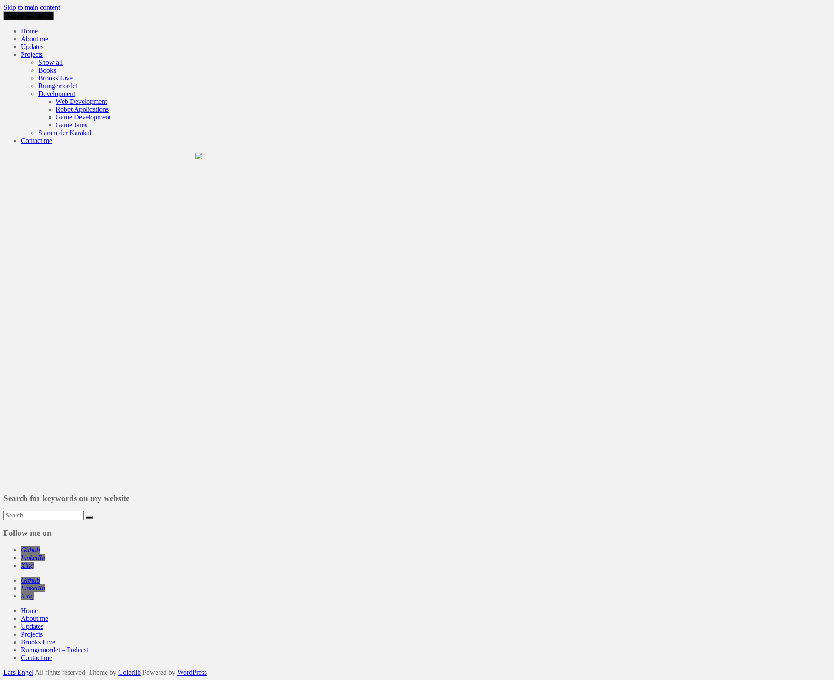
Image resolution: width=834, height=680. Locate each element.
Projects (32, 54)
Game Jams (71, 125)
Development (56, 93)
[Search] (89, 517)
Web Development (81, 101)
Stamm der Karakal (64, 132)
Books (47, 70)
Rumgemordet (57, 86)
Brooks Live (55, 78)
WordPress (192, 672)
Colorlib (129, 672)
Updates (32, 46)
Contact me (36, 140)
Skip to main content (31, 7)
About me (34, 39)
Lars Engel (18, 672)
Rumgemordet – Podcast (54, 649)
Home (29, 31)
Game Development (83, 117)
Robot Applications (82, 109)
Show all (50, 62)
